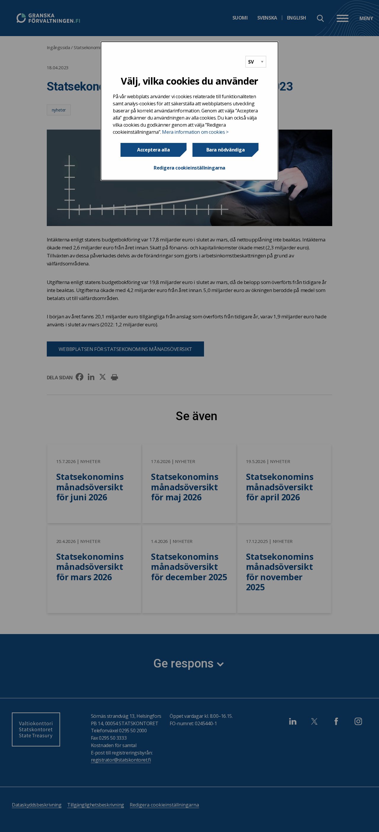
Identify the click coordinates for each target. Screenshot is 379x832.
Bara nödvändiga (225, 149)
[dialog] (189, 110)
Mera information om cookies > (195, 132)
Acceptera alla (153, 149)
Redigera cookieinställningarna (189, 168)
